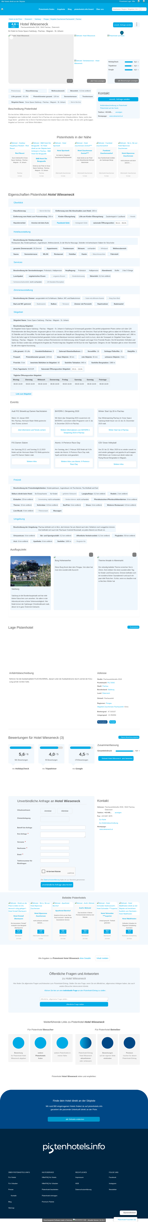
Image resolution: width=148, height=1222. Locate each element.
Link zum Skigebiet (23, 394)
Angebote (61, 9)
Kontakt (112, 722)
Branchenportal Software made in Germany (57, 1220)
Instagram (112, 1183)
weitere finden (40, 1055)
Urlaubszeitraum (23, 810)
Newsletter (113, 1189)
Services (17, 262)
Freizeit (17, 480)
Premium (135, 139)
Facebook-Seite (63, 223)
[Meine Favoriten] (108, 9)
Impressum (79, 1177)
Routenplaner (134, 627)
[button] (41, 59)
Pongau (109, 703)
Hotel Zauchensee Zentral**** (85, 152)
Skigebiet (18, 312)
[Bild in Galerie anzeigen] (90, 46)
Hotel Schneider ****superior (107, 914)
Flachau (105, 686)
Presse (10, 1189)
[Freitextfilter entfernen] (140, 9)
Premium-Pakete (48, 1202)
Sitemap (11, 1208)
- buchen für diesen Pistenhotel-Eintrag (129, 1055)
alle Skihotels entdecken (74, 1119)
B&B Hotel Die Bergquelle (41, 160)
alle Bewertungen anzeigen (127, 81)
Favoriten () (127, 1219)
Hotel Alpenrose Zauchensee (128, 154)
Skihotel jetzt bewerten (117, 758)
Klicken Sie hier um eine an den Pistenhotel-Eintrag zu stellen (75, 990)
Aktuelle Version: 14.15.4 (96, 1220)
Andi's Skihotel (85, 908)
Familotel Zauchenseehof (106, 152)
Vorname (21, 842)
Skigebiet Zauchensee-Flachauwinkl (110, 707)
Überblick (18, 202)
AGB (77, 1183)
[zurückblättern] (14, 59)
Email (19, 854)
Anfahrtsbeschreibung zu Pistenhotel (113, 105)
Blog (70, 9)
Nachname (21, 848)
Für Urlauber (13, 1183)
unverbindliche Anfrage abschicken (57, 885)
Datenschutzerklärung (52, 880)
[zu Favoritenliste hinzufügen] (11, 37)
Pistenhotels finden (46, 9)
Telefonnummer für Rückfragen (24, 862)
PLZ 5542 (111, 683)
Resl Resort (19, 153)
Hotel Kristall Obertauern (19, 917)
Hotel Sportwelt (63, 150)
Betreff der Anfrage (24, 828)
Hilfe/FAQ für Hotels (49, 1177)
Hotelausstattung (22, 232)
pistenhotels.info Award (84, 9)
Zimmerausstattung (23, 290)
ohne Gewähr (85, 958)
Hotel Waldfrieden (129, 919)
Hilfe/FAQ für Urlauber (50, 1183)
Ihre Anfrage (22, 834)
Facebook (112, 1177)
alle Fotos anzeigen (97, 81)
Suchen (145, 9)
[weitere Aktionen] (137, 24)
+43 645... (108, 112)
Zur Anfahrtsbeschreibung (108, 823)
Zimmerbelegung (24, 818)
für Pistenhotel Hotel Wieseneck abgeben (18, 1055)
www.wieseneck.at (116, 116)
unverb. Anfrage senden (123, 25)
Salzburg (111, 689)
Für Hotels (12, 1177)
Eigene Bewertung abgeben (130, 737)
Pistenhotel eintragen (49, 1196)
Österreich (106, 693)
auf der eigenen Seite (107, 1055)
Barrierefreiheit (129, 1213)
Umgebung (19, 519)
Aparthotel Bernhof (63, 911)
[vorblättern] (68, 59)
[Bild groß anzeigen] (30, 571)
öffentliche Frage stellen (75, 1004)
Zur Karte (102, 819)
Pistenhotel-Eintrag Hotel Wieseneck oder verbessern (86, 1057)
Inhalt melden (102, 958)
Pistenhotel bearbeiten (50, 1189)
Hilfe (133, 1)
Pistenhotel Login (125, 1)
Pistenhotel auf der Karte (109, 108)
